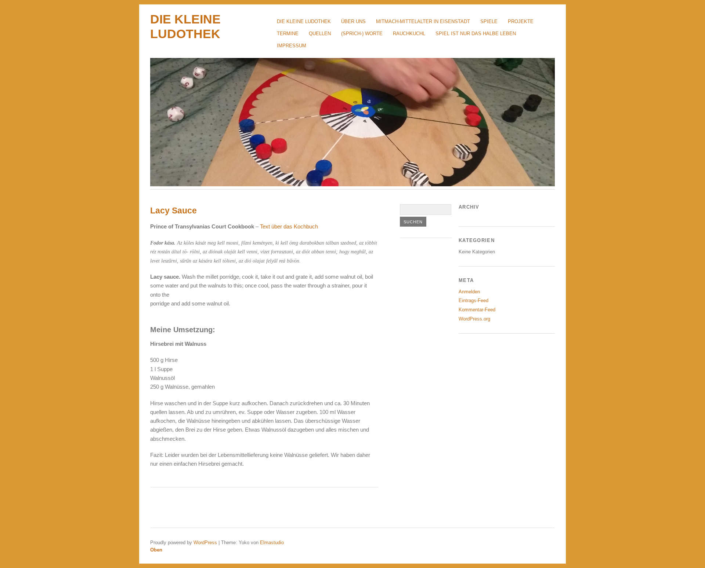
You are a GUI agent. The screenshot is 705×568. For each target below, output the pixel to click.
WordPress (205, 542)
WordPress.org (474, 319)
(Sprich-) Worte (362, 33)
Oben (156, 550)
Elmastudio (272, 542)
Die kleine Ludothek (304, 21)
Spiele (489, 21)
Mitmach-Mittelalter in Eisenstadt (423, 21)
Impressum (291, 45)
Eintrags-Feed (473, 300)
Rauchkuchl (409, 33)
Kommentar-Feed (477, 309)
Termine (288, 33)
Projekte (521, 21)
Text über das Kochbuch (289, 226)
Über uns (353, 21)
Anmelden (469, 291)
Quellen (320, 33)
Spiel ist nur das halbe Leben (475, 33)
